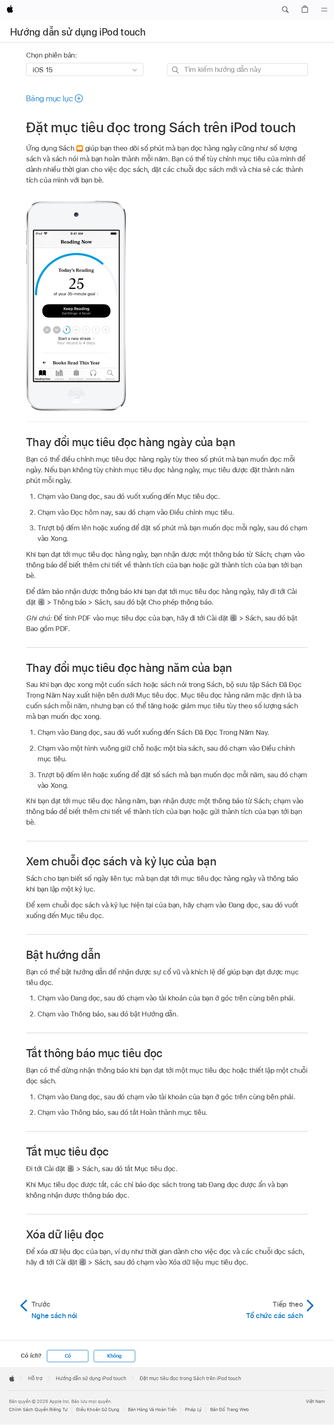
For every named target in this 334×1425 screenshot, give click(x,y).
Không (114, 1356)
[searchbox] (237, 69)
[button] (285, 10)
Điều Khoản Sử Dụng (97, 1409)
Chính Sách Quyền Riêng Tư (38, 1409)
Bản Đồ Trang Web (229, 1409)
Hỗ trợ (35, 1378)
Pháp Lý (193, 1409)
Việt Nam (315, 1401)
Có (68, 1356)
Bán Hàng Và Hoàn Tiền (152, 1409)
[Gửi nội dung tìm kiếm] (175, 70)
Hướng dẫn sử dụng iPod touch (77, 32)
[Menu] (324, 10)
